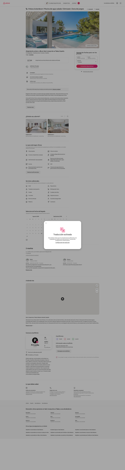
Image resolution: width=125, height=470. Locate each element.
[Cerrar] (46, 223)
